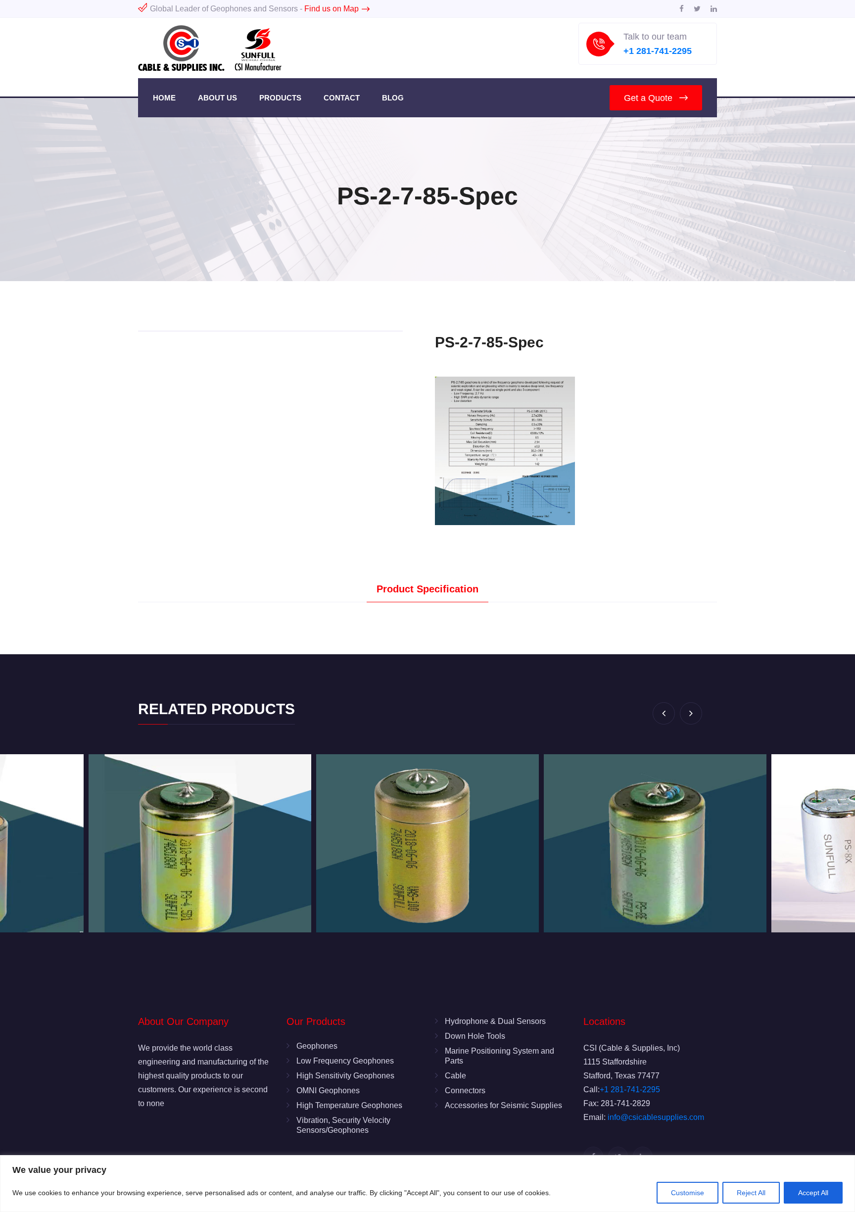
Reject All (751, 1193)
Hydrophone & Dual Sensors (495, 1021)
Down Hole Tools (475, 1036)
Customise (687, 1193)
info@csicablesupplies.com (656, 1117)
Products (280, 98)
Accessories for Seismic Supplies (503, 1105)
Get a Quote (648, 98)
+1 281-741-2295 (657, 51)
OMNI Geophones (328, 1090)
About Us (217, 98)
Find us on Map (331, 8)
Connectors (465, 1090)
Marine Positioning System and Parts (499, 1056)
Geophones (316, 1046)
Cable (455, 1075)
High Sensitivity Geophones (345, 1075)
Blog (393, 98)
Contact (342, 98)
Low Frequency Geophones (345, 1061)
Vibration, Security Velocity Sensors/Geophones (343, 1125)
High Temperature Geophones (349, 1105)
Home (164, 98)
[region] (427, 1183)
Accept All (813, 1193)
